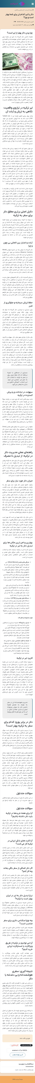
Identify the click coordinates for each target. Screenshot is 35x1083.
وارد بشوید (18, 1070)
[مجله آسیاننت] (17, 3)
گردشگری (14, 1045)
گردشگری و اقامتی (19, 10)
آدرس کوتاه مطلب (17, 1055)
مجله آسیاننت (28, 10)
